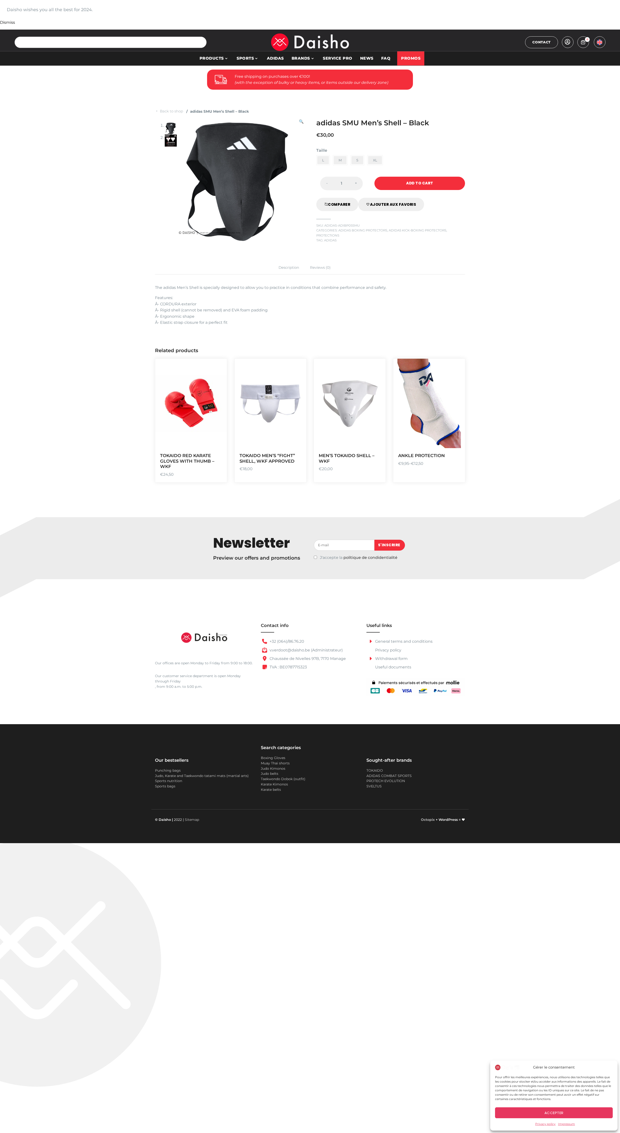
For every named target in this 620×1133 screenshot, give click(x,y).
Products (212, 58)
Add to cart (419, 183)
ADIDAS (330, 240)
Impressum (566, 1124)
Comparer (339, 204)
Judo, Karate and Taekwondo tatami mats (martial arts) (202, 776)
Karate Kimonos (274, 784)
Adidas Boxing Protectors (362, 230)
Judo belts (269, 774)
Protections (327, 235)
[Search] (201, 42)
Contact (541, 42)
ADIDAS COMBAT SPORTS (389, 776)
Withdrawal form (391, 658)
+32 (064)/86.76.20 (286, 641)
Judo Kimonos (273, 768)
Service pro (337, 58)
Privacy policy (545, 1124)
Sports (245, 58)
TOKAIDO (374, 770)
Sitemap (192, 820)
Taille (321, 150)
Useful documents (393, 667)
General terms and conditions (403, 641)
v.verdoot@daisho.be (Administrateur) (306, 650)
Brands (301, 58)
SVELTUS (374, 786)
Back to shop (171, 111)
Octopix (428, 820)
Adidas (275, 58)
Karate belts (271, 790)
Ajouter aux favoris (393, 204)
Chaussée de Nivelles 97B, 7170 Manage (307, 658)
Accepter (554, 1112)
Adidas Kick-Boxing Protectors (417, 230)
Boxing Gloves (273, 758)
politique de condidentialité (370, 557)
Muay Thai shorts (275, 763)
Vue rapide (217, 441)
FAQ (386, 58)
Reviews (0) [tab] (320, 267)
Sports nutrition (168, 781)
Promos (410, 58)
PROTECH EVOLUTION (385, 781)
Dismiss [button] (7, 22)
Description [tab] (289, 267)
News (366, 58)
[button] (301, 181)
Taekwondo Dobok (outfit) (283, 779)
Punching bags (168, 770)
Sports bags (165, 786)
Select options (217, 413)
